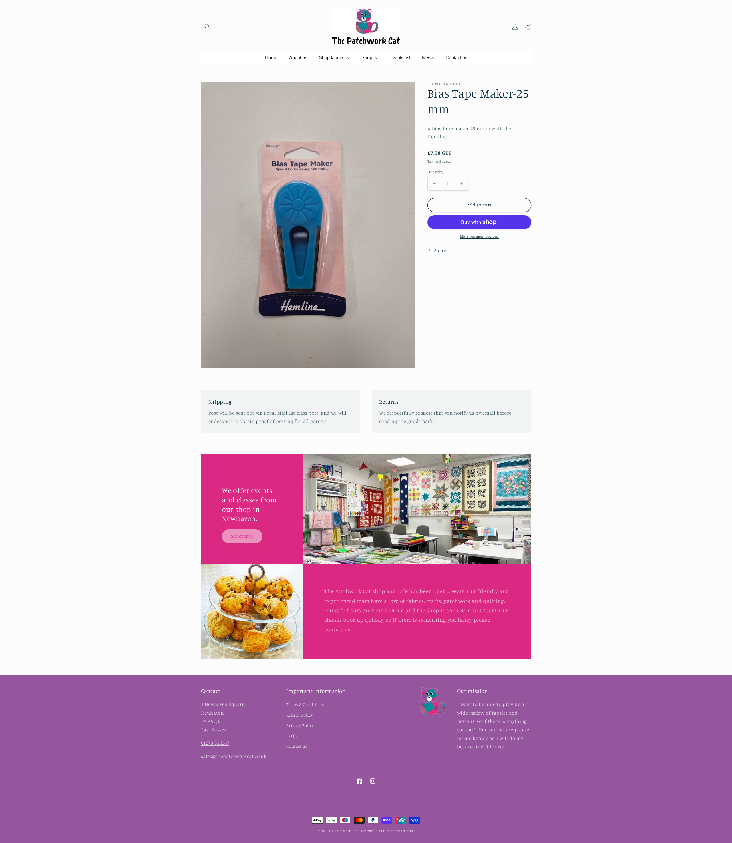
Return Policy (299, 715)
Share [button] (440, 250)
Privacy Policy (300, 725)
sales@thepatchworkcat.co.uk (234, 756)
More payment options (479, 236)
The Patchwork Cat (343, 830)
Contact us (296, 746)
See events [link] (242, 536)
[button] (207, 26)
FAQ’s (291, 735)
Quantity (435, 172)
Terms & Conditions (305, 704)
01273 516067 (215, 743)
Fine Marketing (402, 830)
